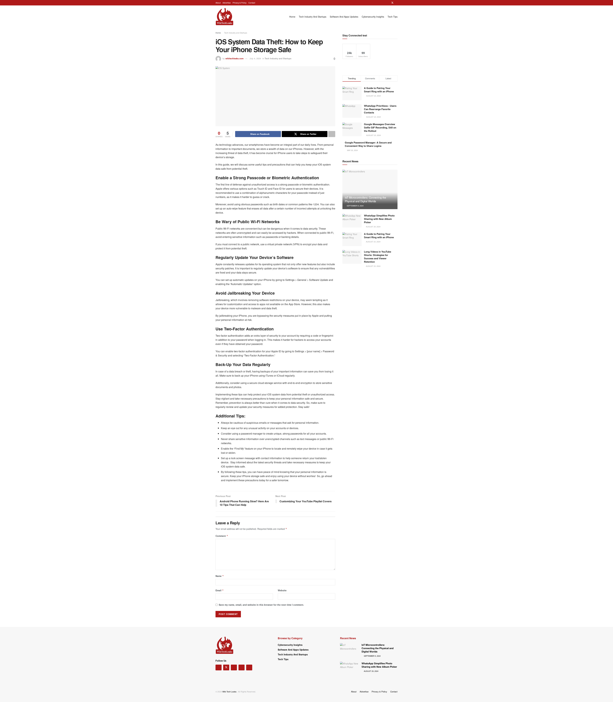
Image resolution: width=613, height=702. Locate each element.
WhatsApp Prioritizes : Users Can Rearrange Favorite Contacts (380, 109)
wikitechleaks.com (234, 58)
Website (282, 590)
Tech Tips (392, 16)
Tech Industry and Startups (312, 16)
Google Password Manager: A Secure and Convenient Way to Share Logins (368, 144)
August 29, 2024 (372, 226)
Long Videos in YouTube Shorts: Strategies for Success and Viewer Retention (377, 256)
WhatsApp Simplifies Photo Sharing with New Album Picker (379, 219)
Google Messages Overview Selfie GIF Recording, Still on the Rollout (380, 127)
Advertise (227, 2)
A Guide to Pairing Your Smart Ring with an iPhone (379, 89)
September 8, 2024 (354, 205)
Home (292, 16)
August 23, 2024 (372, 241)
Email (220, 590)
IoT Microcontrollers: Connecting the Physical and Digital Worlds (365, 199)
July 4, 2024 (255, 58)
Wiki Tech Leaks (229, 691)
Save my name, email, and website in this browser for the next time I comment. (261, 604)
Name (220, 576)
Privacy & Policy (239, 2)
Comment (222, 535)
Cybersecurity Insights (373, 16)
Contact (251, 2)
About (218, 2)
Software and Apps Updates (344, 16)
